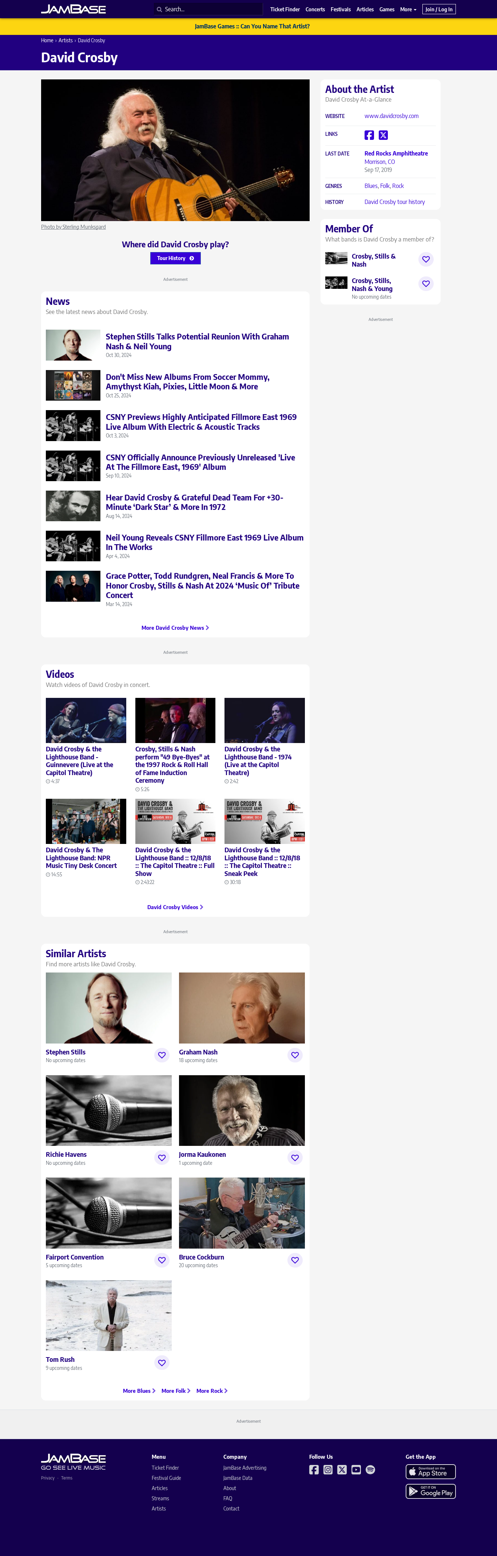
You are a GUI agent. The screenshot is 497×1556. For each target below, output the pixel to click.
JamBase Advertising (244, 1468)
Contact (231, 1508)
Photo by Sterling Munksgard (73, 226)
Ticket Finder (165, 1468)
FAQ (227, 1498)
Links (331, 134)
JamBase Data (238, 1478)
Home (47, 40)
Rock (398, 185)
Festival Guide (166, 1478)
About (229, 1488)
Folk (385, 185)
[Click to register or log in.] (162, 1055)
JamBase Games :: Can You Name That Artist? (252, 26)
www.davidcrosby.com (392, 115)
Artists (66, 40)
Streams (160, 1498)
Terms (66, 1478)
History (334, 202)
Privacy (48, 1478)
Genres (333, 186)
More (406, 9)
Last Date (337, 154)
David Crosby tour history (395, 201)
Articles (160, 1488)
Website (335, 116)
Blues (371, 185)
